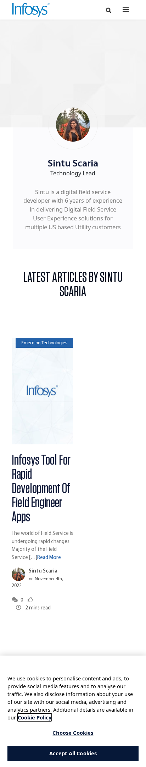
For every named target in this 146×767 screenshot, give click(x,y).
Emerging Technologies (44, 343)
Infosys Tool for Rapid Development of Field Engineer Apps (41, 488)
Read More (49, 557)
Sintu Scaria (43, 571)
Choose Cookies (72, 732)
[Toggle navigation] (126, 9)
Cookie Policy (34, 717)
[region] (73, 711)
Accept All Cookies (73, 753)
